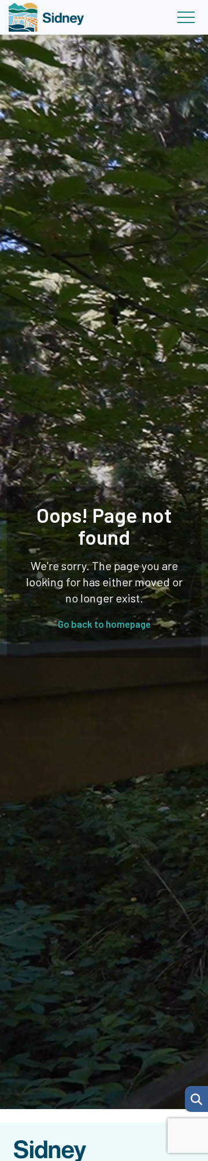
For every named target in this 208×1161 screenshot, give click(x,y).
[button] (196, 1099)
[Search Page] (196, 1097)
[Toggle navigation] (185, 17)
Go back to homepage (104, 624)
